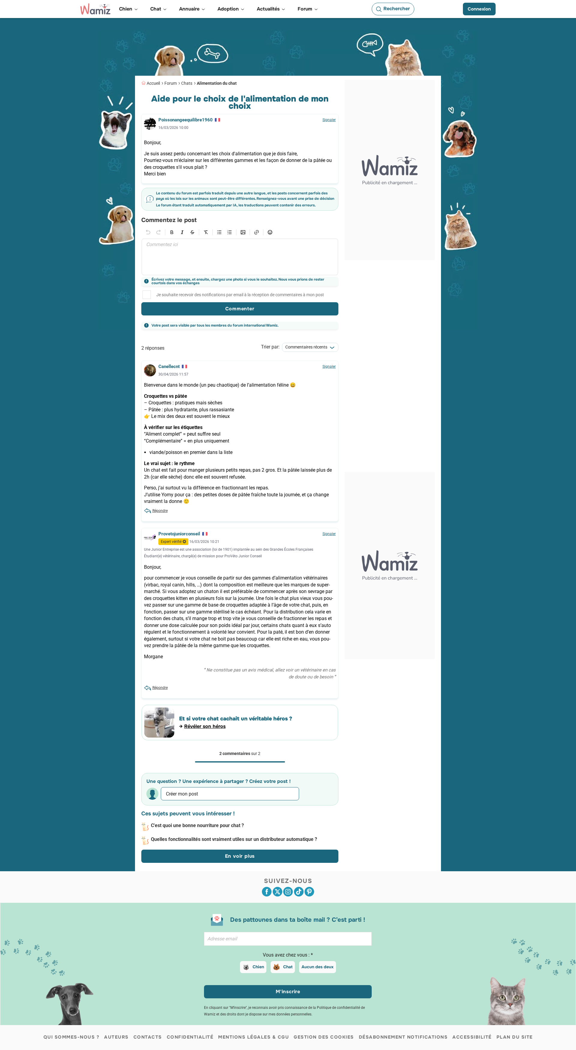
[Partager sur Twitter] (277, 891)
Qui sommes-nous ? (72, 1037)
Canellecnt (169, 366)
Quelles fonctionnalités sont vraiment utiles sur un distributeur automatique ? (234, 839)
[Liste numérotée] (229, 232)
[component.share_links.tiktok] (299, 891)
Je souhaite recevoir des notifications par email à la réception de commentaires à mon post (240, 294)
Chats (186, 83)
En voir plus (240, 856)
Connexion (479, 9)
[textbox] (240, 257)
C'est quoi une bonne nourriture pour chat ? (197, 825)
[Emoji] (270, 232)
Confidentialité (190, 1037)
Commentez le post (168, 220)
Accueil (153, 83)
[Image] (243, 232)
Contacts (148, 1037)
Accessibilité (472, 1037)
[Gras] (172, 232)
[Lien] (256, 232)
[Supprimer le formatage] (206, 232)
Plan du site (514, 1037)
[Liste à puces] (219, 232)
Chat (287, 966)
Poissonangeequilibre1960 (185, 120)
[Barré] (192, 232)
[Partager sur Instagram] (288, 891)
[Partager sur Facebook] (267, 891)
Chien (258, 966)
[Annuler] (148, 232)
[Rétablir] (158, 232)
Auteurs (116, 1037)
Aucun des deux (318, 966)
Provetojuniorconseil (179, 534)
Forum (170, 83)
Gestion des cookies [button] (324, 1037)
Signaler (329, 120)
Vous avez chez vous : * (288, 955)
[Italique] (182, 232)
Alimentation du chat (217, 83)
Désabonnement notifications (403, 1037)
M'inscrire (288, 991)
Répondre (160, 511)
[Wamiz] (95, 9)
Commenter (239, 309)
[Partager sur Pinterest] (309, 891)
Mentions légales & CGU (253, 1037)
